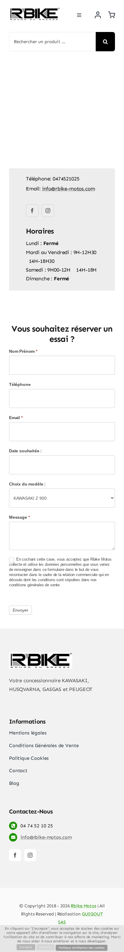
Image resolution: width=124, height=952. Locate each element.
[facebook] (32, 210)
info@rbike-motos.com (68, 189)
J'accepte (26, 947)
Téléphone (19, 384)
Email (16, 417)
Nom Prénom (23, 351)
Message (19, 517)
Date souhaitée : (25, 450)
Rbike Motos (83, 906)
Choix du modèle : (27, 484)
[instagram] (48, 210)
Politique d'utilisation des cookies (81, 948)
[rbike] (34, 10)
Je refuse (45, 947)
